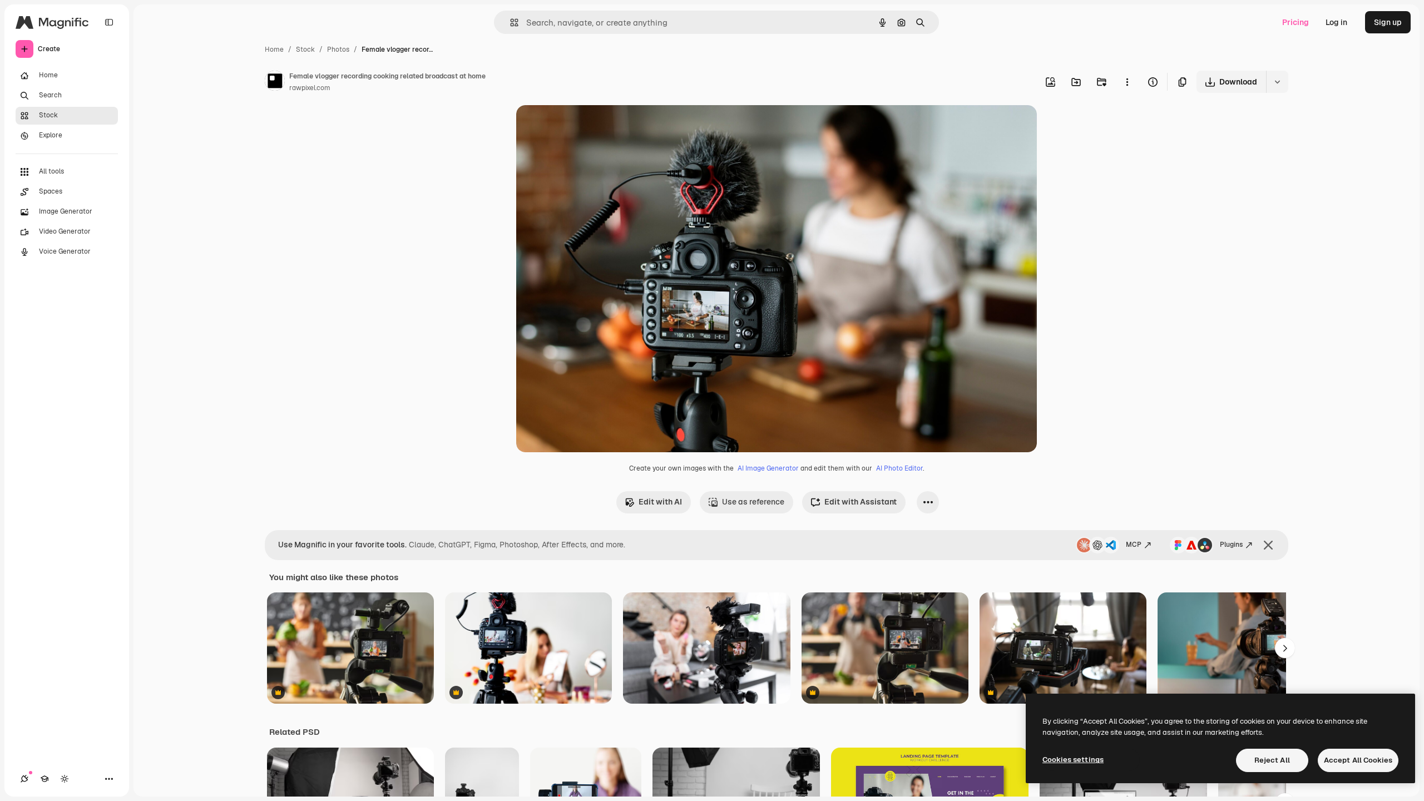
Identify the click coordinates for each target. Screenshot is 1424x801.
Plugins (1231, 544)
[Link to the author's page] (275, 82)
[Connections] (24, 779)
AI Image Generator (768, 468)
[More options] (1127, 82)
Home (274, 49)
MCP (1133, 544)
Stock (305, 49)
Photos (338, 49)
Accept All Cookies (1358, 760)
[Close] (1268, 545)
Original (587, 126)
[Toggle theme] (64, 779)
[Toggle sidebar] (109, 22)
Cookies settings (1073, 759)
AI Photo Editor (899, 468)
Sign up (1388, 22)
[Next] (1285, 648)
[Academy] (44, 779)
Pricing (1295, 22)
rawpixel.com (309, 87)
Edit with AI (660, 502)
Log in (1336, 22)
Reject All (1272, 760)
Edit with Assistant (860, 502)
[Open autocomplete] (510, 22)
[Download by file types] (1277, 82)
